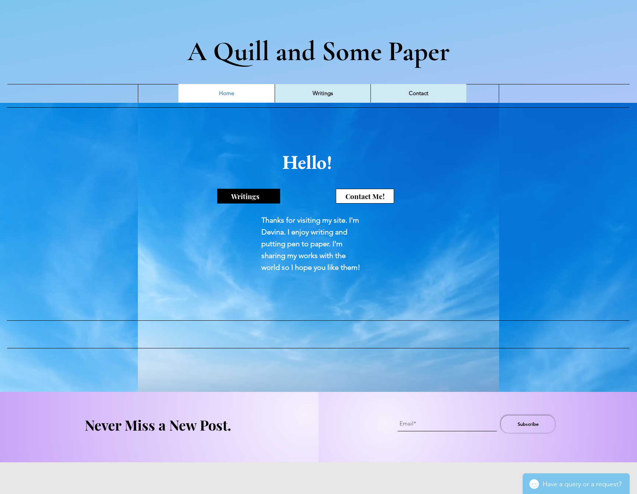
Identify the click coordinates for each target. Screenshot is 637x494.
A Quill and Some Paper (318, 51)
